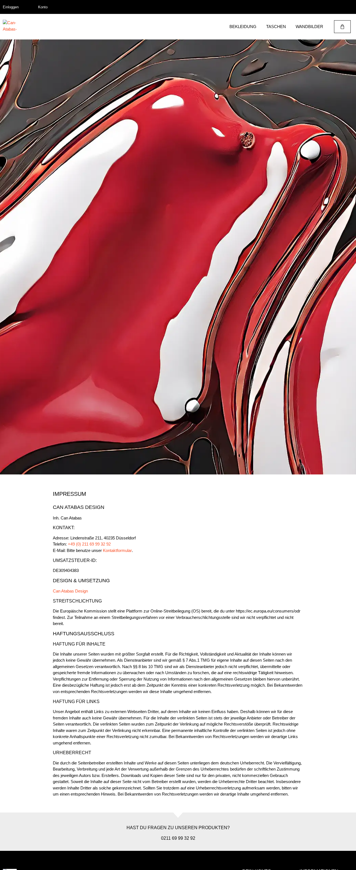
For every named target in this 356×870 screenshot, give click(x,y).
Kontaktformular (117, 550)
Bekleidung (242, 26)
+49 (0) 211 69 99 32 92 (89, 544)
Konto (43, 7)
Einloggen (11, 7)
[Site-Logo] (10, 27)
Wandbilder (309, 26)
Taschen (276, 26)
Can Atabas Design (70, 591)
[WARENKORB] (342, 26)
